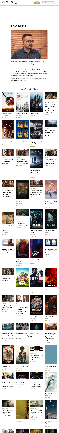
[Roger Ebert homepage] (9, 2)
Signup (37, 2)
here (25, 80)
